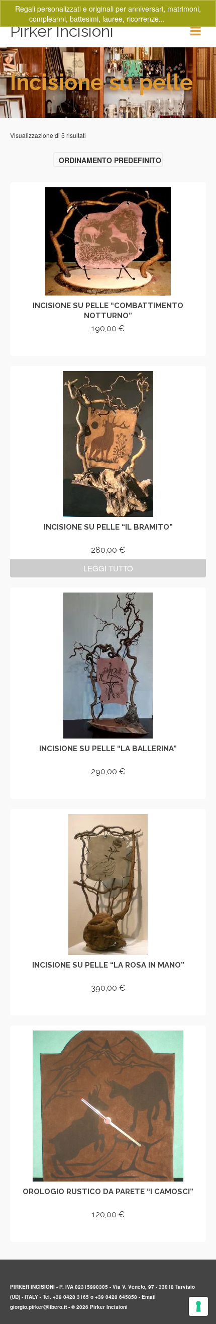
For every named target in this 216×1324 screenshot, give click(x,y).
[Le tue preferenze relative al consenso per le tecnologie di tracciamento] (198, 1306)
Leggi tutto (108, 568)
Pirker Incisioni (62, 31)
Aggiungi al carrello (108, 346)
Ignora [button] (177, 19)
